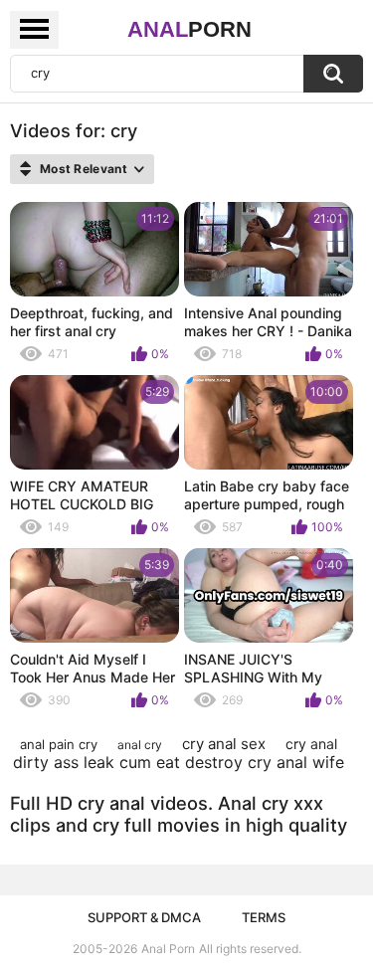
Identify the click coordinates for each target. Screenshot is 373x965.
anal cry (139, 744)
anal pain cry (58, 744)
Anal (189, 29)
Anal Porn (168, 948)
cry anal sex (224, 743)
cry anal (311, 743)
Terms (263, 917)
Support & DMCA (144, 917)
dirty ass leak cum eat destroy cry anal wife (178, 762)
